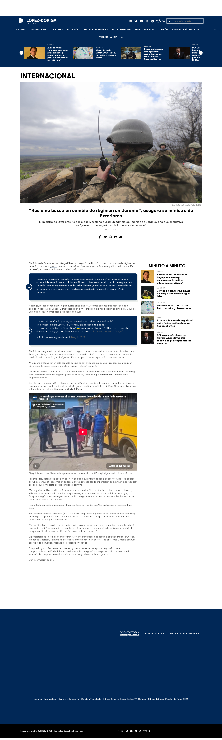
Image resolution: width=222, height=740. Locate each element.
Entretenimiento (121, 29)
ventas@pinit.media (129, 635)
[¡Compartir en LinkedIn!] (115, 237)
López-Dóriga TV (145, 29)
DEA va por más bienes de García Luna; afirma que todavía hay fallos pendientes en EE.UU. (174, 339)
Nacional (21, 29)
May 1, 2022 (78, 337)
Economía (72, 29)
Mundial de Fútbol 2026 (185, 29)
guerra (53, 266)
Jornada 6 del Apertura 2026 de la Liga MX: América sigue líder (173, 294)
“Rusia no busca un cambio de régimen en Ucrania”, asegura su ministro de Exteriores (111, 213)
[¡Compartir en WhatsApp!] (110, 237)
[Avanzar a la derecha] (215, 29)
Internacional (39, 29)
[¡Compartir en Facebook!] (100, 237)
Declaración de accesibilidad (184, 634)
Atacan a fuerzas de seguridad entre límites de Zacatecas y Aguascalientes (153, 54)
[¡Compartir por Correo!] (120, 237)
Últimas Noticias (155, 699)
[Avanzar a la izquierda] (21, 53)
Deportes (57, 29)
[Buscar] (218, 29)
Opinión (163, 29)
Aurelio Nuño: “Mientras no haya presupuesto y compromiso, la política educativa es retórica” (57, 54)
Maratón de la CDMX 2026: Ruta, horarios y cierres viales (106, 54)
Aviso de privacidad (154, 634)
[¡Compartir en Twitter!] (105, 237)
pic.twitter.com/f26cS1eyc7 (107, 331)
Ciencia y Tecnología (95, 29)
